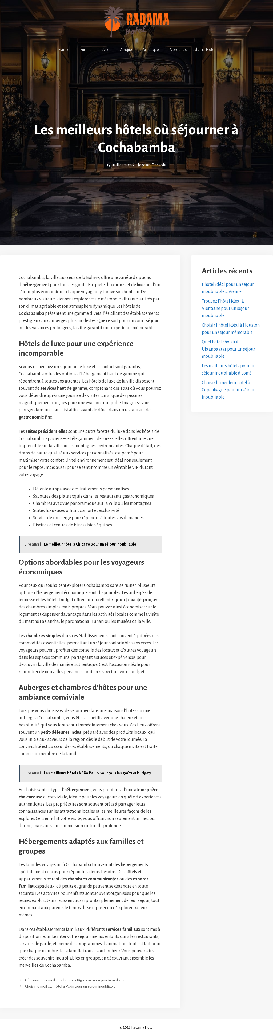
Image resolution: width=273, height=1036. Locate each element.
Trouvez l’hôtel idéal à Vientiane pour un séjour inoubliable (225, 308)
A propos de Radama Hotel (192, 49)
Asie (105, 49)
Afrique (126, 49)
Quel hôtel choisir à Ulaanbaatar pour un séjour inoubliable (228, 349)
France (63, 49)
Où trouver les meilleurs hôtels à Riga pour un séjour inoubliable (75, 980)
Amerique (151, 49)
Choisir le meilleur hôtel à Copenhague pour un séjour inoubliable (228, 390)
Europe (86, 49)
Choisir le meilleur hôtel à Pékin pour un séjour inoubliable (70, 986)
